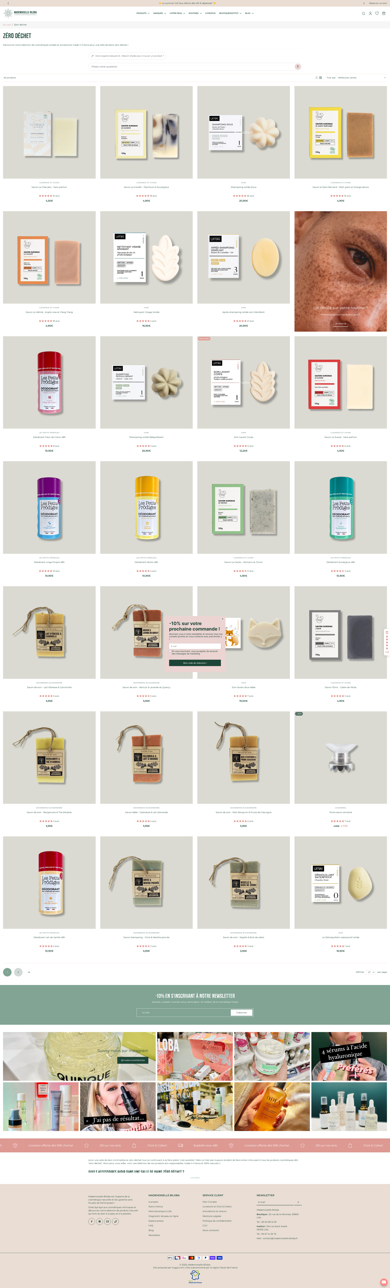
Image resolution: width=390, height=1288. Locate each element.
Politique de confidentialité (217, 1220)
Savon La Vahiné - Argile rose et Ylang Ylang (49, 312)
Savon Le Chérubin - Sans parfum (49, 187)
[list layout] (317, 77)
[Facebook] (91, 1221)
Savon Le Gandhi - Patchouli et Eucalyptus (146, 187)
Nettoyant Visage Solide (146, 312)
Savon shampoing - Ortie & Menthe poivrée (146, 937)
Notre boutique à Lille (160, 1211)
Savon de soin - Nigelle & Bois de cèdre (243, 937)
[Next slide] (364, 3)
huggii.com (178, 1267)
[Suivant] (28, 972)
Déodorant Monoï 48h (146, 562)
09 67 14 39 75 (268, 1234)
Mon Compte (210, 1201)
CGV (205, 1225)
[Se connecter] (370, 13)
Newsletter (154, 1235)
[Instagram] (99, 1221)
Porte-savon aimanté (341, 812)
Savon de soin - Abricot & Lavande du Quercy (146, 687)
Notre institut (156, 1206)
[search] (363, 13)
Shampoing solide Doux (243, 187)
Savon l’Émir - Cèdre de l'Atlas (340, 687)
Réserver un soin (378, 3)
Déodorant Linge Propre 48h (49, 562)
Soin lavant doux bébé (243, 687)
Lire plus (195, 1177)
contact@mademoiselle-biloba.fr (280, 1238)
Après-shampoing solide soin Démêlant (243, 312)
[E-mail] (107, 1221)
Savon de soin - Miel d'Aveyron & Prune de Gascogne (243, 812)
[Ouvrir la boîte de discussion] (384, 1282)
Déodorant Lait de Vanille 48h (49, 937)
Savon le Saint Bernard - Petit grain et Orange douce (341, 187)
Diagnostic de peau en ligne (163, 1216)
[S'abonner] (298, 1202)
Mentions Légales (212, 1216)
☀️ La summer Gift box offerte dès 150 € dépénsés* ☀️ (158, 3)
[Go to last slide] (8, 3)
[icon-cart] (383, 13)
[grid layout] (320, 77)
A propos (153, 1201)
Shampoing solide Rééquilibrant (146, 437)
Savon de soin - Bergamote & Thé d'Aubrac (49, 812)
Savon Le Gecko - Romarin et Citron (243, 562)
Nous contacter (211, 1230)
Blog (151, 1230)
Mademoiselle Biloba (199, 1264)
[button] (387, 642)
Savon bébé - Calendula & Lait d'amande (146, 812)
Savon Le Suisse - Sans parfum (340, 437)
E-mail (261, 1202)
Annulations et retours (215, 1211)
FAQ (151, 1225)
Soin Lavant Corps (243, 437)
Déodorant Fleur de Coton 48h (49, 437)
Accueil (7, 24)
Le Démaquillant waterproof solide (340, 937)
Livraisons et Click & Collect (217, 1206)
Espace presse (156, 1220)
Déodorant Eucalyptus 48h (340, 562)
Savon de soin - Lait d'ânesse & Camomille (49, 687)
